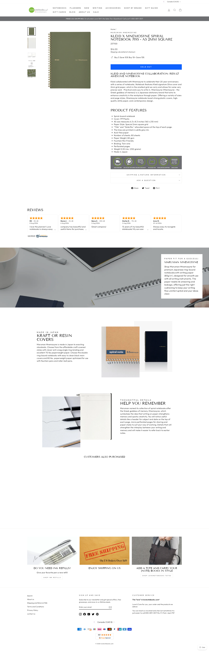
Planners (75, 8)
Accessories (113, 8)
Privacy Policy (32, 610)
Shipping (114, 52)
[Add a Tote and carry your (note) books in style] (157, 551)
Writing (97, 8)
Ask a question (146, 180)
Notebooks (60, 8)
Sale (96, 12)
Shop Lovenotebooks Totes (156, 575)
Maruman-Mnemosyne (124, 33)
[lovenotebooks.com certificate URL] (104, 236)
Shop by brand (133, 8)
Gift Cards (59, 12)
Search (30, 596)
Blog (72, 12)
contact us (31, 614)
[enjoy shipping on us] (105, 551)
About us (84, 12)
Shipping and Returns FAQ (37, 603)
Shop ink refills (52, 577)
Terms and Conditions (35, 607)
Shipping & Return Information (146, 175)
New (86, 8)
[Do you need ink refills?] (52, 551)
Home (113, 29)
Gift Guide (151, 8)
